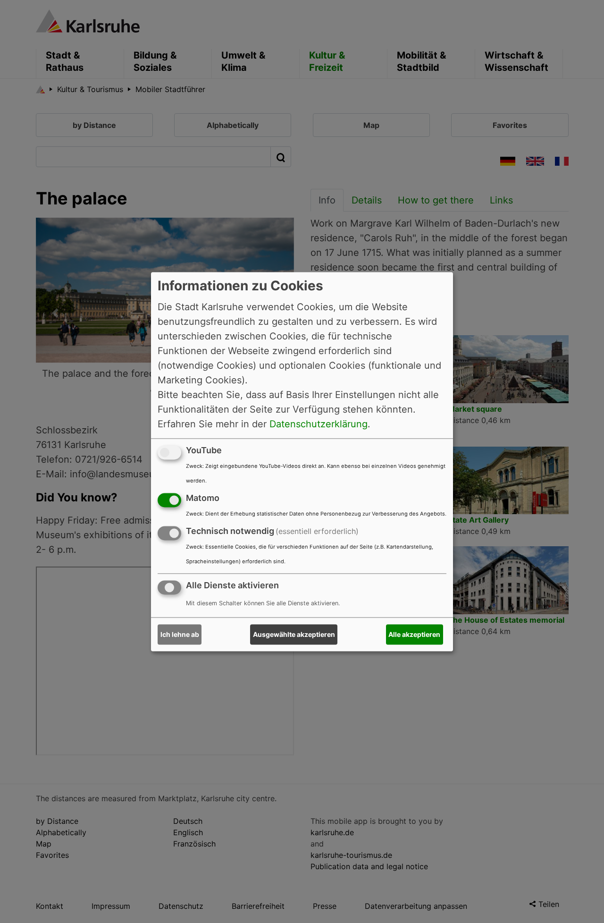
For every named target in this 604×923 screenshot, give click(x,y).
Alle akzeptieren (414, 634)
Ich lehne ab (179, 634)
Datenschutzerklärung (318, 424)
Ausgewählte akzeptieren (294, 634)
